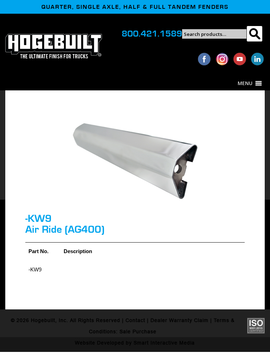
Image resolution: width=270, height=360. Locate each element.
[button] (245, 83)
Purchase (144, 331)
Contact (135, 320)
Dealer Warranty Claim (179, 320)
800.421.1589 (152, 33)
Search (254, 34)
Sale (125, 331)
